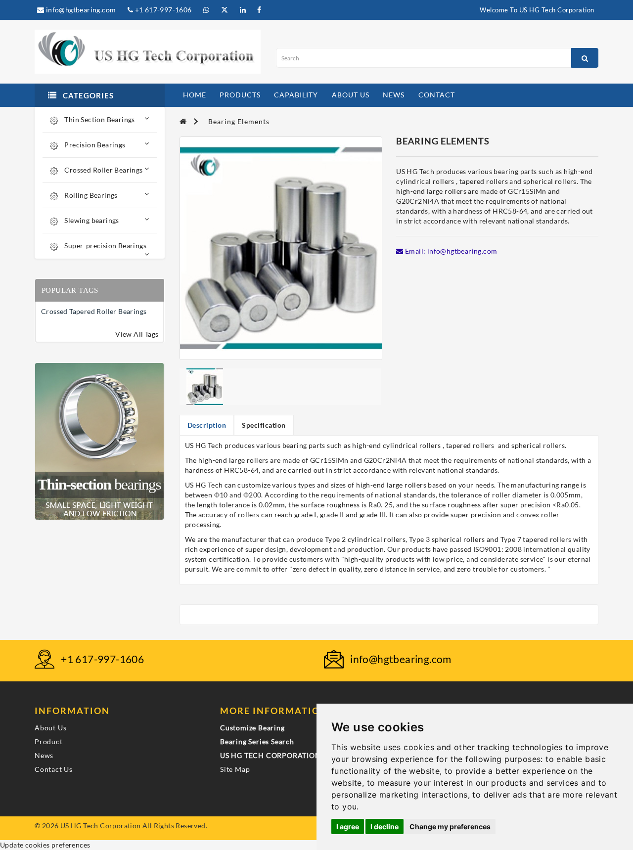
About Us (50, 727)
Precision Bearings (94, 144)
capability (296, 94)
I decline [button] (384, 826)
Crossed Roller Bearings (103, 170)
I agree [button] (347, 826)
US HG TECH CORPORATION (270, 755)
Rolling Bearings (90, 195)
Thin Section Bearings (99, 119)
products (240, 94)
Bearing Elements (239, 121)
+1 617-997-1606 (162, 9)
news (394, 94)
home (194, 94)
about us (350, 94)
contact (436, 94)
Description (206, 425)
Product (49, 741)
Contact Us (54, 769)
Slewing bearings (91, 220)
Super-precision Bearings (104, 245)
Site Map (235, 769)
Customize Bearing (252, 727)
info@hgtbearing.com (80, 9)
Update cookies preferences (45, 845)
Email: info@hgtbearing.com (450, 251)
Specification (264, 425)
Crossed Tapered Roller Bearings (93, 311)
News (44, 755)
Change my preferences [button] (450, 826)
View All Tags (136, 334)
